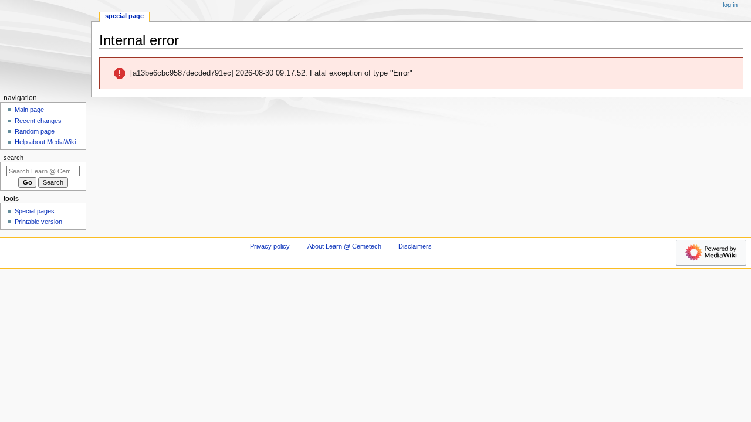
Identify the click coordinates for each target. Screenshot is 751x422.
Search (13, 157)
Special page (124, 15)
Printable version (38, 221)
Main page (29, 109)
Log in (730, 4)
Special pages (35, 211)
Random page (35, 131)
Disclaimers (415, 246)
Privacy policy (270, 246)
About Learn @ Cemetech (344, 246)
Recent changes (38, 120)
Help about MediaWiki (45, 141)
